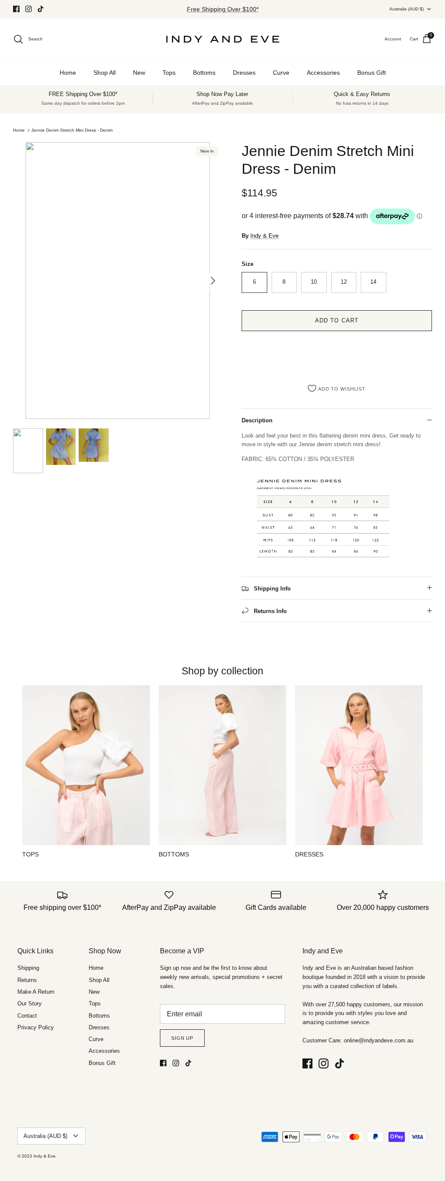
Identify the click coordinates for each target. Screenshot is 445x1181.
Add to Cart (336, 320)
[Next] (212, 280)
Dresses (244, 72)
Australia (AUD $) (406, 9)
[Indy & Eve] (222, 39)
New (139, 72)
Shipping (28, 968)
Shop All (104, 72)
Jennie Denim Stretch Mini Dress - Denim (72, 130)
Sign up (182, 1038)
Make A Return (35, 992)
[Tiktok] (40, 9)
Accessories (323, 72)
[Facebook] (16, 9)
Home (68, 72)
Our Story (29, 1003)
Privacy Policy (35, 1027)
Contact (27, 1015)
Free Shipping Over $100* (223, 9)
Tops (169, 72)
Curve (281, 72)
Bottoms (204, 72)
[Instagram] (28, 9)
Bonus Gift (371, 72)
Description (257, 420)
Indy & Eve (264, 235)
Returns (27, 980)
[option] (117, 280)
